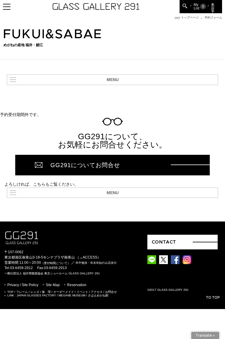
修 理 (46, 291)
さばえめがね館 (98, 295)
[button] (112, 79)
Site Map (53, 285)
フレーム (22, 291)
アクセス (97, 291)
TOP (10, 291)
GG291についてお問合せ (85, 165)
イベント (82, 291)
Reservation (76, 285)
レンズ (34, 291)
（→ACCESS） (88, 257)
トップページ (190, 17)
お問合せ (111, 291)
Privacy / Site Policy (22, 285)
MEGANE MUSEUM (72, 295)
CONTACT (164, 242)
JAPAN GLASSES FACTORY (36, 295)
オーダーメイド (63, 291)
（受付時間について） (55, 263)
